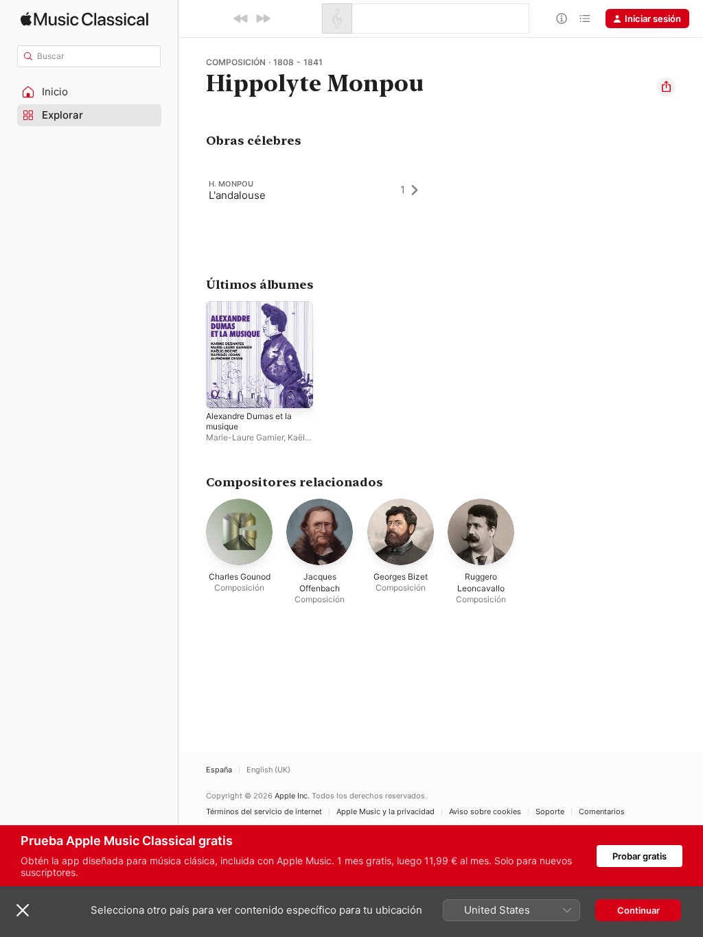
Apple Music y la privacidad (385, 812)
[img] (84, 19)
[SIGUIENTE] (263, 18)
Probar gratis (639, 856)
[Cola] (585, 18)
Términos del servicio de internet (264, 812)
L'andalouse (237, 195)
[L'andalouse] (320, 190)
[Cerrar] (22, 910)
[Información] (562, 18)
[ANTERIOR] (241, 18)
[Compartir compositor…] (666, 87)
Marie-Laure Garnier (245, 437)
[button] (89, 92)
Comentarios (602, 812)
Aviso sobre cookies (485, 812)
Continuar (638, 910)
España (219, 770)
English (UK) (268, 770)
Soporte (549, 812)
